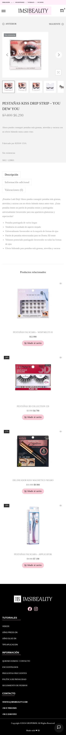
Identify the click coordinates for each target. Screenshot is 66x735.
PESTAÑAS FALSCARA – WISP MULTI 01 (33, 332)
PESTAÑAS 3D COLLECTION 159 (33, 406)
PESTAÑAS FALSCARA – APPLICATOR (33, 554)
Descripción (11, 174)
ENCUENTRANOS (19, 2)
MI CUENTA (40, 2)
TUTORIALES (31, 2)
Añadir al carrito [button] (34, 343)
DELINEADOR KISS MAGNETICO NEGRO (33, 480)
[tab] (33, 175)
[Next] (58, 54)
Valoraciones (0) (14, 189)
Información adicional (17, 182)
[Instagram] (36, 609)
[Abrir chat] (59, 728)
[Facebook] (30, 609)
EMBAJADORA (6, 2)
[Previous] (7, 54)
